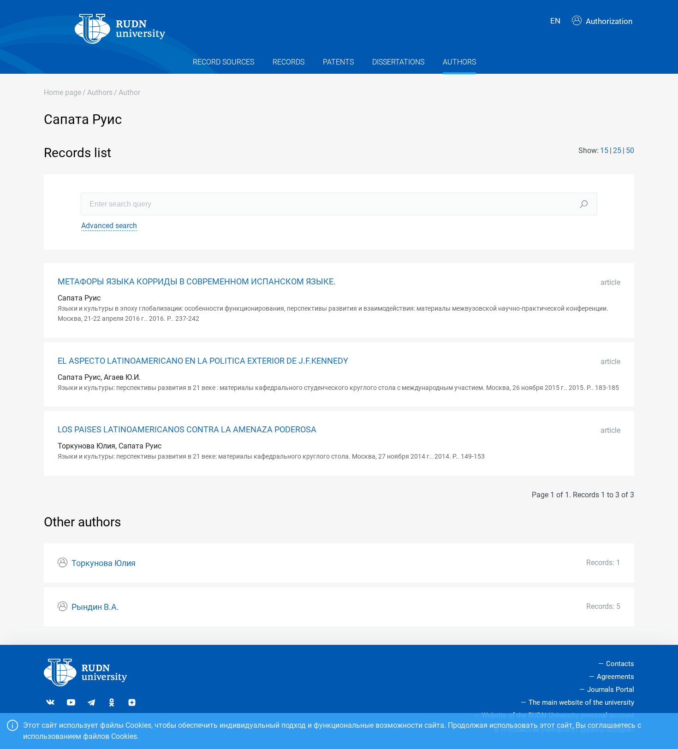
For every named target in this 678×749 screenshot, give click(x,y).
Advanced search (109, 225)
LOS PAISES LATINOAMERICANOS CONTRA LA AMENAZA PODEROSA (187, 429)
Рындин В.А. (95, 607)
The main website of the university (581, 702)
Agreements (615, 676)
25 (617, 150)
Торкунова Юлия (103, 563)
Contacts (620, 664)
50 (630, 150)
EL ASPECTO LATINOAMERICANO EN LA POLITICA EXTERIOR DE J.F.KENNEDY (203, 361)
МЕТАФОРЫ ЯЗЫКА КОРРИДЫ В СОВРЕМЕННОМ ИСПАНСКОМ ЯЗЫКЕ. (197, 281)
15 (604, 150)
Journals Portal (610, 689)
